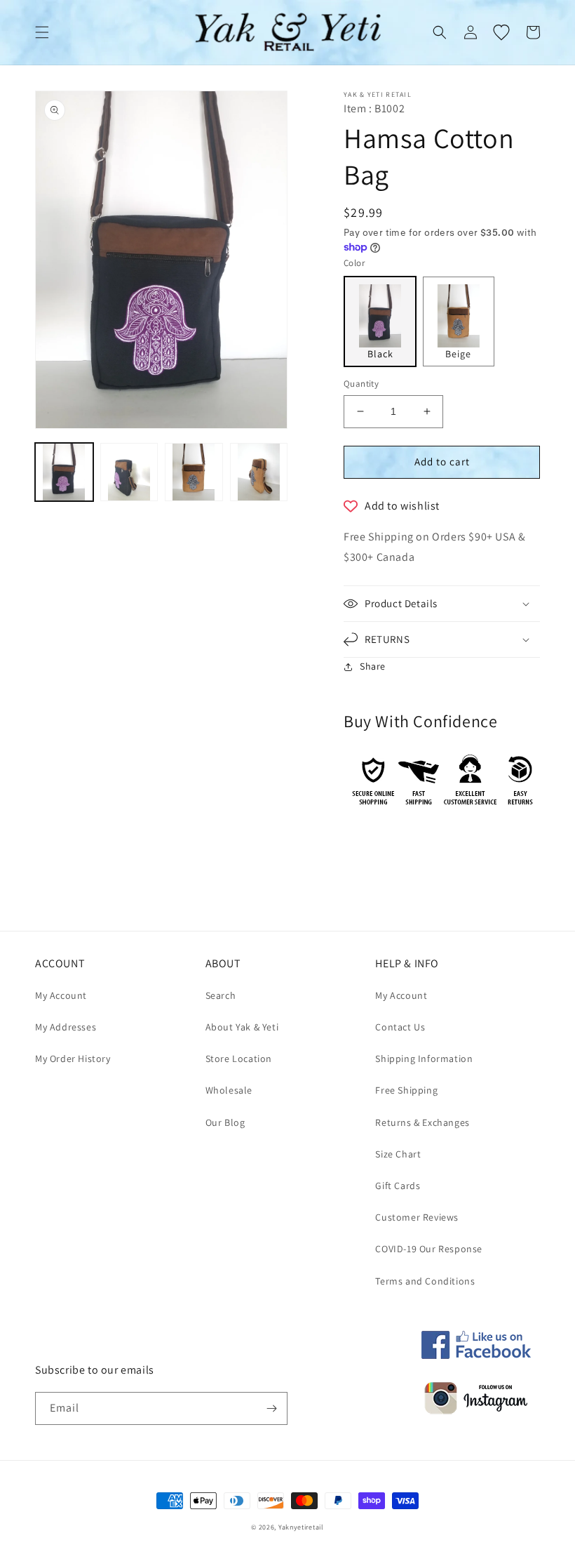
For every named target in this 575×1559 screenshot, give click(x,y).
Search (220, 995)
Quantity (361, 384)
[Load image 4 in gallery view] (259, 472)
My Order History (73, 1058)
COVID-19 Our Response (428, 1248)
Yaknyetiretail (301, 1527)
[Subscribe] (271, 1408)
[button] (42, 32)
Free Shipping (406, 1090)
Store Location (238, 1058)
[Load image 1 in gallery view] (64, 472)
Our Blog (225, 1122)
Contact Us (400, 1027)
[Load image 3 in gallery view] (194, 472)
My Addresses (65, 1027)
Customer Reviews (417, 1217)
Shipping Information (424, 1058)
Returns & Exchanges (422, 1122)
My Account (61, 995)
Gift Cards (397, 1185)
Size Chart (398, 1154)
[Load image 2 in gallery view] (129, 472)
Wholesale (228, 1090)
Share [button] (373, 666)
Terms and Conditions (425, 1281)
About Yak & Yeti (242, 1027)
